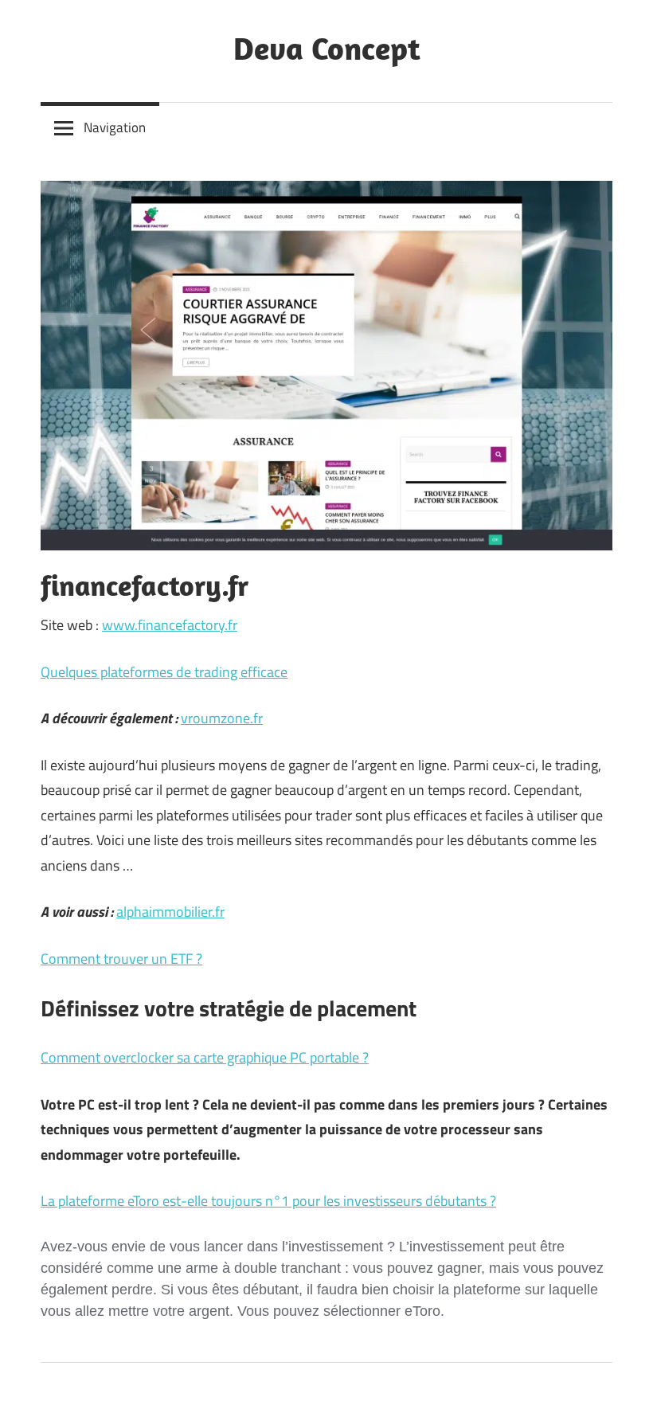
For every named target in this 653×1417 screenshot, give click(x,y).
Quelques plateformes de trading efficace (164, 672)
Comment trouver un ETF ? (121, 958)
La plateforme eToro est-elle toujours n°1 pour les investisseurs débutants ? (268, 1200)
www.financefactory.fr (169, 625)
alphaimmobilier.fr (170, 911)
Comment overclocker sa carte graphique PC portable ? (205, 1057)
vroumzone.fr (222, 718)
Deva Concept (326, 48)
